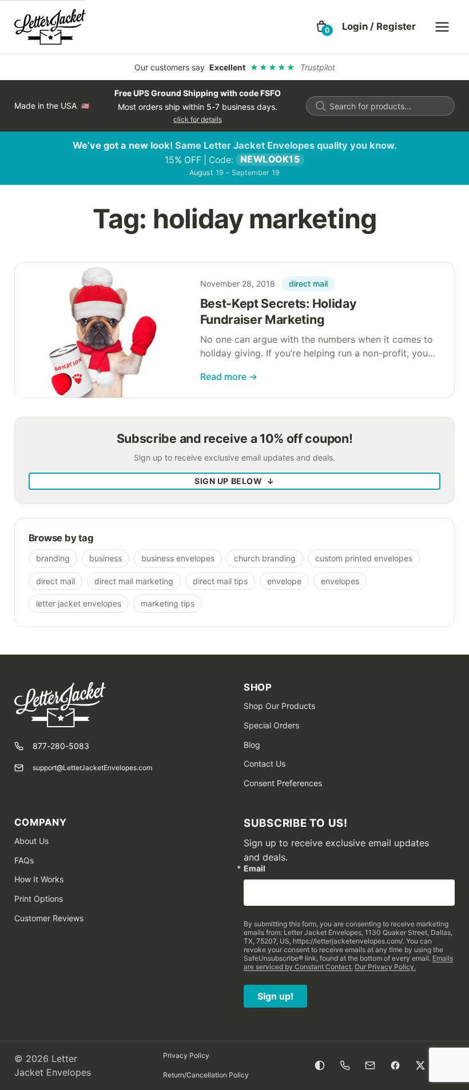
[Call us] (345, 1065)
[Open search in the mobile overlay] (380, 106)
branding (53, 558)
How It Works (38, 879)
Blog (252, 745)
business (105, 558)
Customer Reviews (49, 918)
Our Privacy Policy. (385, 966)
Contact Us (264, 763)
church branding (265, 558)
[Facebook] (395, 1065)
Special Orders (271, 725)
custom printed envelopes (363, 558)
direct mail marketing (133, 581)
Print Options (38, 898)
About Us (31, 841)
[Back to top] (445, 1065)
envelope (284, 581)
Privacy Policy (186, 1055)
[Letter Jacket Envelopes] (50, 27)
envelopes (340, 581)
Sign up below (234, 481)
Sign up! (275, 996)
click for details (197, 119)
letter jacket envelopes (78, 603)
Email (254, 869)
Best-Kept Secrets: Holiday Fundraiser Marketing (278, 311)
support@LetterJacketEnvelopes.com (92, 767)
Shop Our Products (279, 706)
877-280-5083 (61, 746)
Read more (228, 376)
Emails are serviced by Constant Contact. (348, 962)
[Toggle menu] (442, 26)
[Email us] (370, 1065)
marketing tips (167, 603)
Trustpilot (317, 67)
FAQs (24, 860)
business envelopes (177, 558)
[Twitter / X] (420, 1065)
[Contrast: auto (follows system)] (320, 1065)
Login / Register (379, 26)
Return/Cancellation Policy (206, 1075)
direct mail (308, 283)
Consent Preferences (283, 783)
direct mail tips (220, 581)
